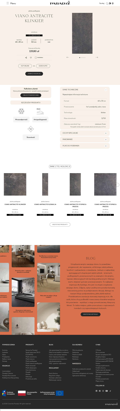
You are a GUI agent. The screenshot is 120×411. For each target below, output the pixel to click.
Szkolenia (75, 359)
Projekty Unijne (100, 357)
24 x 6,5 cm (45, 212)
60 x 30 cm (19, 42)
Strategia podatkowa (102, 372)
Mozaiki (28, 372)
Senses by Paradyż (31, 350)
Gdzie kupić (76, 371)
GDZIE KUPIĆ (43, 66)
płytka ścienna (45, 201)
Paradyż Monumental (9, 376)
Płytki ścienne (30, 359)
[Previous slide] (5, 185)
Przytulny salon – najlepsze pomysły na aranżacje (23, 271)
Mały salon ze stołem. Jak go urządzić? (48, 296)
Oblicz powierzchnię (31, 95)
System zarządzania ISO (103, 355)
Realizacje (75, 357)
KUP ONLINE (25, 66)
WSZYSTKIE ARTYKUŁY (90, 314)
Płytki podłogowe (31, 361)
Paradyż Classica (7, 373)
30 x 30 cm (15, 212)
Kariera (98, 363)
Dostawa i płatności (55, 378)
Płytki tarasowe (30, 366)
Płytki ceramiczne (31, 357)
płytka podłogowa (15, 201)
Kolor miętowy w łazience (56, 357)
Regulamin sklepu (54, 376)
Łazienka (5, 352)
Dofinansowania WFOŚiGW (104, 361)
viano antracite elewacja (45, 204)
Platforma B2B (77, 355)
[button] (67, 58)
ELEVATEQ (29, 355)
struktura (15, 209)
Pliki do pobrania (77, 350)
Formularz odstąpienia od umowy (82, 373)
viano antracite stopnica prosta (75, 206)
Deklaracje (75, 352)
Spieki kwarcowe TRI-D (33, 352)
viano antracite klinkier (15, 204)
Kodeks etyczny (101, 368)
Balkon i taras (6, 359)
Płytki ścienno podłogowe (34, 363)
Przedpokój (5, 357)
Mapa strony (100, 381)
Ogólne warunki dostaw (103, 370)
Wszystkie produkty (60, 224)
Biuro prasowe (100, 352)
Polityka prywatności (102, 379)
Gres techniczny (31, 370)
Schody (4, 361)
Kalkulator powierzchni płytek (81, 369)
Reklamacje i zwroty (55, 380)
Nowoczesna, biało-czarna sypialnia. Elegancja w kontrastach (23, 311)
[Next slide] (115, 185)
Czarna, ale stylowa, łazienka (58, 355)
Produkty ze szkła (31, 379)
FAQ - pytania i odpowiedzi (57, 363)
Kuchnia (4, 350)
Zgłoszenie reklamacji (79, 376)
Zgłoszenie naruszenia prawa (105, 374)
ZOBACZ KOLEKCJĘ (34, 73)
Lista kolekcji (6, 371)
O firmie (98, 350)
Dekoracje (29, 377)
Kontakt (98, 377)
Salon (4, 355)
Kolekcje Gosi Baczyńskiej (10, 378)
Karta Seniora (53, 373)
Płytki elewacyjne (31, 368)
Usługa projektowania (102, 366)
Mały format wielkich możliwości (59, 352)
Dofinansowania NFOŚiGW (104, 359)
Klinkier (28, 374)
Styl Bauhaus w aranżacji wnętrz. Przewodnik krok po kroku (48, 256)
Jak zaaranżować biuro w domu (58, 350)
